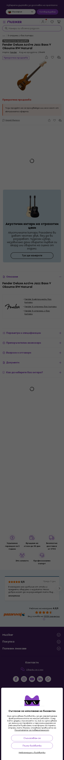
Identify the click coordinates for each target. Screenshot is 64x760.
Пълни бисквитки (32, 745)
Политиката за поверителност (32, 730)
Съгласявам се (32, 738)
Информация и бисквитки (32, 752)
